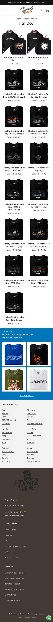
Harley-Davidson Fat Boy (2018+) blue (38, 132)
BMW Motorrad (9, 420)
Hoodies (8, 535)
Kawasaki (6, 439)
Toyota (5, 458)
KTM (4, 442)
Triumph (6, 461)
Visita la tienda (27, 395)
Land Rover (32, 429)
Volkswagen (32, 451)
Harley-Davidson (35, 423)
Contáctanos (10, 595)
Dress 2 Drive (20, 614)
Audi (4, 410)
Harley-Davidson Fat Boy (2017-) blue (38, 205)
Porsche (31, 442)
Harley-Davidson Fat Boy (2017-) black (14, 281)
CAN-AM (6, 423)
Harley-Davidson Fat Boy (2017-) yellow (38, 245)
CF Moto (31, 410)
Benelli (5, 413)
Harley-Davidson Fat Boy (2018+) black (14, 169)
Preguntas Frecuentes (14, 578)
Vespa (29, 448)
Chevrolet (31, 413)
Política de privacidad (36, 614)
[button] (5, 10)
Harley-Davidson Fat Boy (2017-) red (38, 281)
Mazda (30, 432)
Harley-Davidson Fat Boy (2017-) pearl (14, 318)
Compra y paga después (15, 573)
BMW (4, 417)
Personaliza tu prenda (14, 589)
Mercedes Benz (34, 436)
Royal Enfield (8, 451)
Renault (5, 448)
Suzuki (5, 455)
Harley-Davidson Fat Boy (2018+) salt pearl (14, 95)
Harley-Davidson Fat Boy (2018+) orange (14, 132)
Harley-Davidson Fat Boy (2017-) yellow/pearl (14, 207)
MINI (29, 439)
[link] (14, 354)
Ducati (30, 417)
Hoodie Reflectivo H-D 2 (14, 58)
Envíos (8, 541)
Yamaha (30, 455)
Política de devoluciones (15, 546)
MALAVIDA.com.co (13, 557)
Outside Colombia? (13, 600)
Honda (5, 429)
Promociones (10, 530)
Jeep (4, 436)
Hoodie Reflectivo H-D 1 (39, 58)
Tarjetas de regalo (13, 584)
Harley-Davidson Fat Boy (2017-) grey (14, 245)
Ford (29, 420)
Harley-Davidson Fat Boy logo (38, 169)
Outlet (7, 552)
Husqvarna (7, 432)
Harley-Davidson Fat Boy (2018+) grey (38, 95)
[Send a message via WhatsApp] (49, 618)
